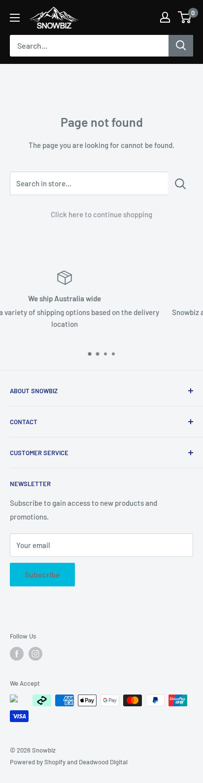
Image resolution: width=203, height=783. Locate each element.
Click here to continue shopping (101, 214)
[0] (185, 17)
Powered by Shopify (38, 762)
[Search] (181, 46)
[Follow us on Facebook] (17, 654)
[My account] (165, 17)
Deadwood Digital (103, 762)
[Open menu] (15, 18)
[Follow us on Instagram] (35, 654)
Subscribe (42, 574)
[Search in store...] (180, 183)
